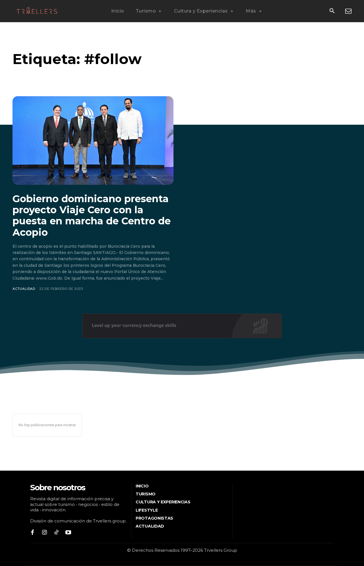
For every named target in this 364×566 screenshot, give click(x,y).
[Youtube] (68, 532)
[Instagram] (44, 532)
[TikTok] (56, 532)
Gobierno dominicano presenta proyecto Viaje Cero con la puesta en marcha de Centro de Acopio (92, 215)
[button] (331, 11)
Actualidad (24, 289)
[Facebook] (32, 532)
